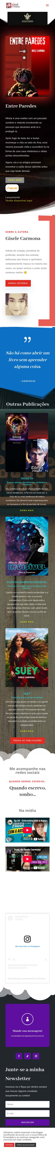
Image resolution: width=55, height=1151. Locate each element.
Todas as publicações (27, 740)
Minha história (18, 283)
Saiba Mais (15, 180)
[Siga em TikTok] (27, 1056)
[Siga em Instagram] (36, 1056)
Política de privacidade (25, 1145)
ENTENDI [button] (9, 1145)
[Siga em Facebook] (19, 1056)
